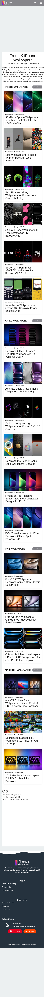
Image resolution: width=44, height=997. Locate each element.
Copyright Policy (7, 890)
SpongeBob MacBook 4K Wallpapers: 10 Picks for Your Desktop (22, 740)
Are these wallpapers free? (12, 795)
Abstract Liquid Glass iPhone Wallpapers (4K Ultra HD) (21, 390)
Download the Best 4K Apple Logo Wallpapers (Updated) (21, 462)
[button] (35, 3)
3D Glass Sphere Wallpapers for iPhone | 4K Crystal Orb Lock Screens (21, 120)
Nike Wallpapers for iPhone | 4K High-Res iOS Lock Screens (21, 157)
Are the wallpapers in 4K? (12, 797)
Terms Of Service (8, 903)
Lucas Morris (9, 114)
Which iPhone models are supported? (16, 799)
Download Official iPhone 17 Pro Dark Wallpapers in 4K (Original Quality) (21, 354)
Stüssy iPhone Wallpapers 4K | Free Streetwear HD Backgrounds (22, 232)
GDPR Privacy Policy (9, 884)
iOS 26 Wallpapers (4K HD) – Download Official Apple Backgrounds (21, 536)
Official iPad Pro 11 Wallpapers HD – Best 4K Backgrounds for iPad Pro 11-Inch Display (22, 657)
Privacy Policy (6, 887)
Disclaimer (5, 906)
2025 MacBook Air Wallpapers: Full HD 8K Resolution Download (22, 778)
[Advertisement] (22, 29)
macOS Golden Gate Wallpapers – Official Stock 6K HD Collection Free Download (22, 703)
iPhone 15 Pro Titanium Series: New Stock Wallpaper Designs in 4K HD (21, 498)
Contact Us (6, 909)
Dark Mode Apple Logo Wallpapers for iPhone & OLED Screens (22, 426)
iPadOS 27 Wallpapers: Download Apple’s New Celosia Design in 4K (22, 582)
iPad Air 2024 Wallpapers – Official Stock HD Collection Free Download (20, 619)
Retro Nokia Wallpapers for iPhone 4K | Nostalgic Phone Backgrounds (21, 308)
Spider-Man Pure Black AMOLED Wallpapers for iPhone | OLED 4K (19, 270)
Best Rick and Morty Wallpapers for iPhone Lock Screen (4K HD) (20, 195)
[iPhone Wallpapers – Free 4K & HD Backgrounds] (6, 3)
